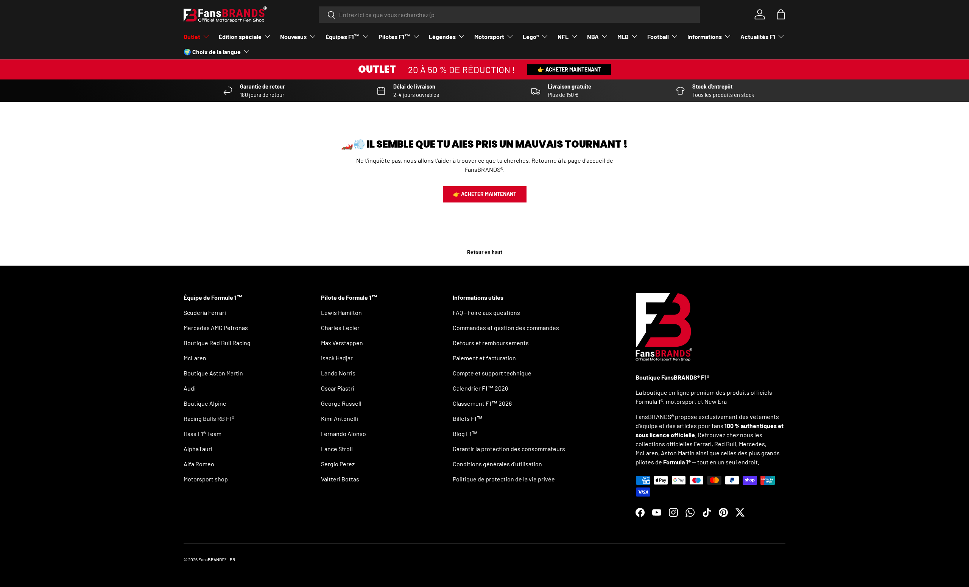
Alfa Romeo (199, 463)
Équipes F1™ (343, 36)
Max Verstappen (342, 342)
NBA (593, 36)
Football (658, 36)
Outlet (192, 36)
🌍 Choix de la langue (212, 51)
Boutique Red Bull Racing (217, 342)
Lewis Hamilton (341, 312)
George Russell (341, 403)
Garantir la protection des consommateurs (509, 448)
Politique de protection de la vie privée (504, 479)
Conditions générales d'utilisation (497, 463)
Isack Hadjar (337, 357)
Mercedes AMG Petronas (216, 327)
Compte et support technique (492, 373)
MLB (623, 36)
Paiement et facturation (484, 357)
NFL (563, 36)
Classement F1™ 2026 (482, 403)
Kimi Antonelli (339, 418)
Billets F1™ (468, 418)
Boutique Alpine (205, 403)
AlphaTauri (198, 448)
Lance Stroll (337, 448)
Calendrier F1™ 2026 (480, 388)
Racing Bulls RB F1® (209, 418)
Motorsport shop (206, 479)
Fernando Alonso (343, 433)
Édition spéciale (240, 36)
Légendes (442, 36)
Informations (704, 36)
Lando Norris (338, 373)
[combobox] (509, 14)
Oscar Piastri (337, 388)
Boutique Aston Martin (213, 373)
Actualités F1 (757, 36)
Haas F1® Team (202, 433)
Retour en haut (484, 252)
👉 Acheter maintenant (569, 69)
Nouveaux (293, 36)
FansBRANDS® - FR (216, 559)
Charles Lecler (340, 327)
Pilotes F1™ (394, 36)
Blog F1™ (465, 433)
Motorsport (489, 36)
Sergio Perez (338, 463)
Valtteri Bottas (340, 479)
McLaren (195, 357)
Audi (190, 388)
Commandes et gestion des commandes (506, 327)
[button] (781, 14)
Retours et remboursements (491, 342)
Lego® (531, 36)
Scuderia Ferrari (205, 312)
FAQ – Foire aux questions (486, 312)
